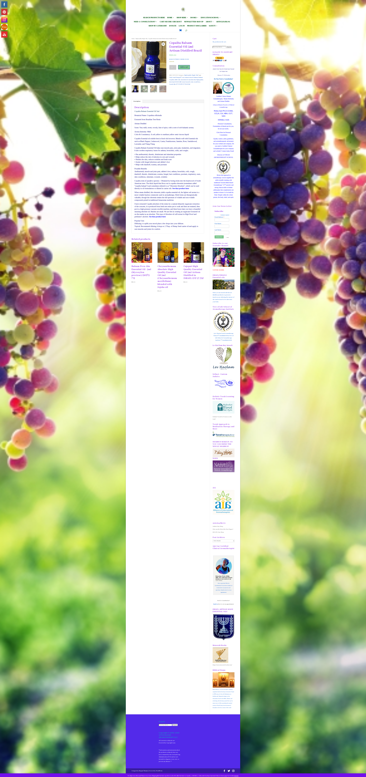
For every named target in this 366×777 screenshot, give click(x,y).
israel (184, 82)
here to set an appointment (226, 604)
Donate (172, 26)
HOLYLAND (178, 82)
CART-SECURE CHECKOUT (171, 22)
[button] (163, 44)
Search (229, 47)
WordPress (159, 771)
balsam (196, 77)
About (209, 22)
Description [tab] (137, 101)
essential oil (184, 80)
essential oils (192, 80)
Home (133, 38)
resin (191, 82)
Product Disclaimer (197, 26)
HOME (169, 18)
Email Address (219, 217)
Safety (212, 26)
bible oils (177, 80)
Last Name (218, 230)
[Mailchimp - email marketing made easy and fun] (227, 237)
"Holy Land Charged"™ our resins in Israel (181, 77)
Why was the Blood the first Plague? (223, 529)
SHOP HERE (181, 18)
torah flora (197, 82)
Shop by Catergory (158, 26)
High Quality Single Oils (141, 38)
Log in (182, 26)
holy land (172, 82)
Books (194, 18)
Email (232, 151)
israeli (188, 82)
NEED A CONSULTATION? (144, 22)
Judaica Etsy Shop (218, 526)
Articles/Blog (223, 22)
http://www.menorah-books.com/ (222, 665)
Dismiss (236, 776)
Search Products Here (154, 18)
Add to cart (184, 67)
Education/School (210, 18)
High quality (199, 80)
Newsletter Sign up (193, 22)
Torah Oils (172, 84)
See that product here (157, 217)
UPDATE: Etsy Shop (218, 532)
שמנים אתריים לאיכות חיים (183, 84)
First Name (218, 223)
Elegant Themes (143, 771)
